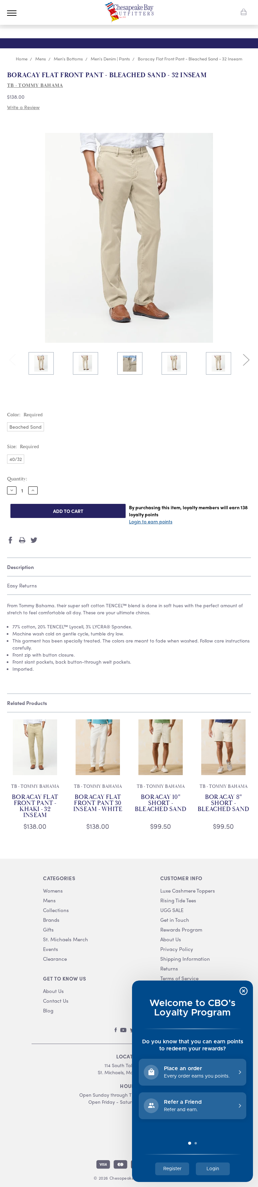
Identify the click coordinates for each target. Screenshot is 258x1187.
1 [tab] (123, 390)
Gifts (48, 929)
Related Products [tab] (27, 703)
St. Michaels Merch (65, 939)
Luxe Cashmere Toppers (187, 890)
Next (246, 359)
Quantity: (17, 479)
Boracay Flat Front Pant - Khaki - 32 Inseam (35, 806)
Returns (169, 968)
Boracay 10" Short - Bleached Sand (160, 803)
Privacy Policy (176, 949)
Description (20, 567)
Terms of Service (179, 978)
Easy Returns (22, 585)
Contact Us (56, 1000)
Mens (49, 900)
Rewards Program (181, 929)
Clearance (55, 958)
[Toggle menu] (11, 13)
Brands (51, 919)
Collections (56, 910)
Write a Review (23, 107)
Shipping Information (185, 958)
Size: (23, 446)
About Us (53, 991)
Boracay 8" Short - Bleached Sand (223, 803)
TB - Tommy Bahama (35, 787)
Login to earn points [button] (150, 521)
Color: (25, 415)
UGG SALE (171, 910)
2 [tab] (134, 390)
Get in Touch (174, 919)
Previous (12, 359)
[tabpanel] (41, 364)
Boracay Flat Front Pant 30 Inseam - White (98, 803)
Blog (48, 1010)
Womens (53, 890)
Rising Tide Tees (178, 900)
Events (50, 949)
